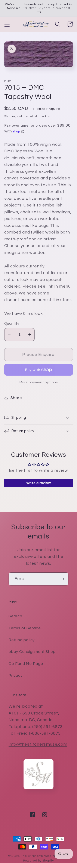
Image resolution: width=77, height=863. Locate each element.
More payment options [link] (38, 382)
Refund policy (22, 640)
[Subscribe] (62, 578)
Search (15, 616)
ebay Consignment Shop (32, 652)
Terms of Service (25, 628)
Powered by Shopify (38, 860)
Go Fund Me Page (26, 664)
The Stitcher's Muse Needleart (45, 855)
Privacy (15, 675)
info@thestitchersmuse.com (38, 744)
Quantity (11, 324)
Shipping (10, 116)
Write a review (38, 483)
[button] (7, 24)
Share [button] (16, 398)
